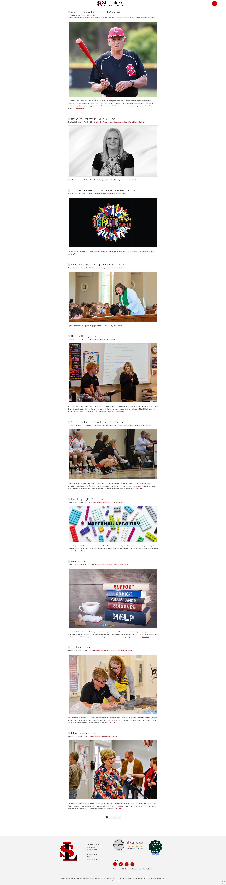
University (128, 17)
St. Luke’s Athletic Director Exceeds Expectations (97, 422)
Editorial (96, 193)
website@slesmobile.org (134, 869)
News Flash (104, 17)
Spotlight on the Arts (82, 647)
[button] (214, 3)
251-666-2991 (119, 869)
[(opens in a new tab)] (113, 151)
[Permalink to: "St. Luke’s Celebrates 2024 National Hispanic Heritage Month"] (113, 222)
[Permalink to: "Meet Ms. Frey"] (113, 598)
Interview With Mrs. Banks (85, 733)
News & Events (95, 17)
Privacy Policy (147, 869)
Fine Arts (107, 650)
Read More (80, 108)
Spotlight (112, 17)
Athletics (70, 17)
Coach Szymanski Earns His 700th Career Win (96, 12)
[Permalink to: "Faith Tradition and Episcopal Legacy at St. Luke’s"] (113, 297)
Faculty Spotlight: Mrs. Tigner (87, 499)
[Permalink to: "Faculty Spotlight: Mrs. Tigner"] (113, 524)
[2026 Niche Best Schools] (155, 848)
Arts (91, 650)
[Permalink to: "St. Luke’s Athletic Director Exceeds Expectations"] (113, 454)
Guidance (103, 564)
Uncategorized (119, 17)
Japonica (116, 122)
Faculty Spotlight (85, 17)
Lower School (124, 122)
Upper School (150, 17)
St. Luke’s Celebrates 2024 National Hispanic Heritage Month (104, 190)
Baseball (76, 17)
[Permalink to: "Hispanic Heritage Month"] (113, 372)
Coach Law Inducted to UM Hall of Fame (93, 119)
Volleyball (148, 425)
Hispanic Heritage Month (84, 336)
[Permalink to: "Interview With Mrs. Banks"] (113, 769)
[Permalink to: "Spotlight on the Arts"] (113, 684)
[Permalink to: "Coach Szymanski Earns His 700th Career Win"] (113, 59)
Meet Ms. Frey (79, 561)
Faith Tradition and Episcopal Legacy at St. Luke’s (98, 264)
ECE (101, 122)
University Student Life (139, 17)
